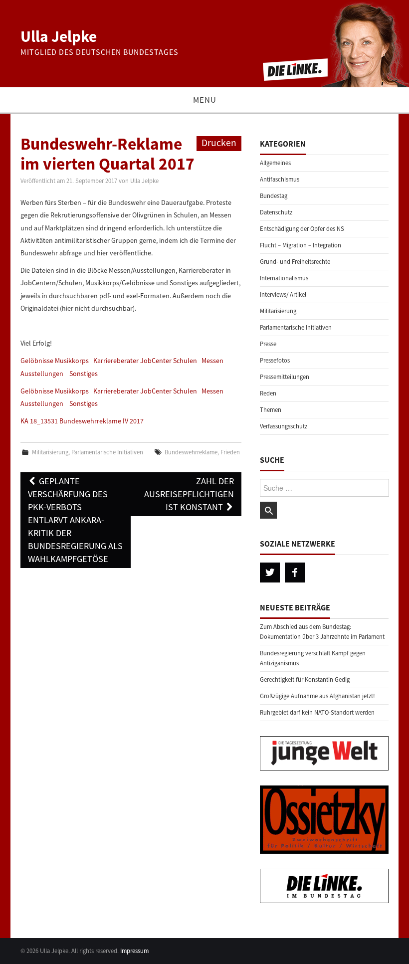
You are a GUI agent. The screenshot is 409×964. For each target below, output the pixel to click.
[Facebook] (295, 572)
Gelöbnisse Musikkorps (54, 360)
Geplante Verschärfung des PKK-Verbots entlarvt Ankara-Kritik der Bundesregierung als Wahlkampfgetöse (75, 520)
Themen (270, 409)
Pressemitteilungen (284, 377)
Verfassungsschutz (283, 426)
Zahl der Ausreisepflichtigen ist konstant (189, 494)
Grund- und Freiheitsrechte (295, 261)
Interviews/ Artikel (283, 294)
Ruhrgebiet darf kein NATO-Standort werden (317, 712)
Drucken (219, 143)
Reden (268, 393)
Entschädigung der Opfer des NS (302, 228)
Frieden (230, 452)
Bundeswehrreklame (191, 452)
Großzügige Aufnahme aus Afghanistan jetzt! (317, 696)
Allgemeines (275, 163)
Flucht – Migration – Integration (300, 245)
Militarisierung (50, 452)
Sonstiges (83, 373)
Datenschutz (276, 212)
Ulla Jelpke (58, 36)
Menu (204, 99)
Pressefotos (275, 360)
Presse (268, 344)
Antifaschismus (279, 179)
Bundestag (273, 195)
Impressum (134, 951)
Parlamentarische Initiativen (107, 452)
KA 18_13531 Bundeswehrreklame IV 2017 (82, 420)
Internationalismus (284, 278)
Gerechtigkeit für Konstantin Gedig (305, 679)
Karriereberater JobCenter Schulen (145, 360)
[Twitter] (270, 572)
